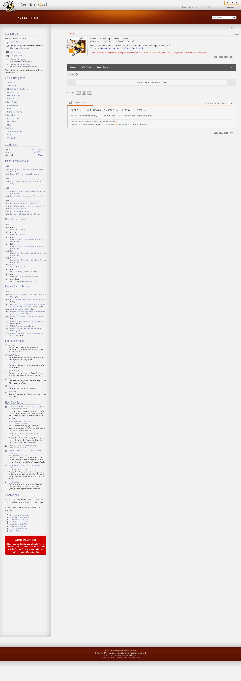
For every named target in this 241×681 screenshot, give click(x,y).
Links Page (12, 392)
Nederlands (230, 7)
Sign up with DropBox (17, 56)
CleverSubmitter (14, 363)
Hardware (10, 99)
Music (9, 109)
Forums (73, 67)
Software (10, 128)
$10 (11, 48)
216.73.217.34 (37, 149)
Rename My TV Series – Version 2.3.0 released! (24, 174)
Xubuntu (11, 386)
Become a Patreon (16, 52)
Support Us (25, 552)
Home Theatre (12, 102)
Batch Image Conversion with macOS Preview (24, 204)
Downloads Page (14, 482)
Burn (10, 378)
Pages (197, 7)
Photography (11, 122)
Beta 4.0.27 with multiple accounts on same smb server (27, 300)
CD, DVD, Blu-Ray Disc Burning (18, 89)
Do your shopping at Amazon (19, 42)
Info (209, 7)
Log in (217, 7)
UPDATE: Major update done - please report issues (25, 317)
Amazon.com (38, 499)
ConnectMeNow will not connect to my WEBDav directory (28, 321)
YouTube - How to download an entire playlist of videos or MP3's (132, 116)
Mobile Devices (12, 105)
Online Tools (11, 115)
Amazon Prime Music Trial (18, 524)
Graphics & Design (13, 96)
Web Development (13, 138)
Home (184, 7)
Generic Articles (13, 92)
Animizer (11, 345)
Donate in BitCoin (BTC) (18, 60)
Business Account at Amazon (19, 517)
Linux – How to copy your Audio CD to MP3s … (24, 272)
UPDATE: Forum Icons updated (19, 326)
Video (9, 135)
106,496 (40, 155)
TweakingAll (33, 5)
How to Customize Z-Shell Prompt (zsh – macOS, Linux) (27, 206)
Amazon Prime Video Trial (18, 526)
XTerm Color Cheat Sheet (18, 209)
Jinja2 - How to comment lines (19, 309)
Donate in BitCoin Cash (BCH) (20, 65)
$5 (42, 46)
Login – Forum (30, 17)
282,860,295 (38, 152)
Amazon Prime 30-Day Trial (19, 520)
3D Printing (11, 82)
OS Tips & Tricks (13, 118)
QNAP (9, 125)
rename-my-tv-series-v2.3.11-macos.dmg (22, 446)
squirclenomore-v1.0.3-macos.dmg (20, 421)
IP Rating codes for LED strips (19, 211)
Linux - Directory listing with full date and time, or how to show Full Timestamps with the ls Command (28, 305)
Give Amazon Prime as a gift (19, 522)
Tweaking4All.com (130, 651)
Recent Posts (102, 67)
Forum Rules (122, 41)
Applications (11, 86)
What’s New (86, 67)
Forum (204, 7)
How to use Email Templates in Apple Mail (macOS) (26, 214)
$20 (15, 48)
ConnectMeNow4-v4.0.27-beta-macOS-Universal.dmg (26, 407)
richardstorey (92, 116)
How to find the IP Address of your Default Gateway (26, 196)
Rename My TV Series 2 (17, 230)
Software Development (15, 131)
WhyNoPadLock (14, 355)
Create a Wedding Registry (18, 529)
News (190, 7)
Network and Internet (14, 112)
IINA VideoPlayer (14, 371)
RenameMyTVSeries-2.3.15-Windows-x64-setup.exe (26, 433)
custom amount (24, 48)
